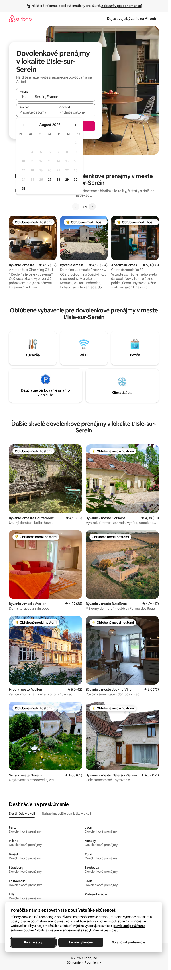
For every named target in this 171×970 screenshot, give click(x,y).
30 (76, 179)
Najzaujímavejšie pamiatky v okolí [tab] (66, 814)
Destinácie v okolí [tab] (22, 814)
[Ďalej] (92, 206)
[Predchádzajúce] (75, 206)
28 (58, 179)
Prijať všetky (33, 942)
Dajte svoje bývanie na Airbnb (131, 18)
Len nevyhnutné (81, 942)
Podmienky (93, 962)
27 (49, 179)
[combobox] (56, 96)
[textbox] (36, 112)
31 (23, 189)
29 (67, 179)
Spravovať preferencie (128, 942)
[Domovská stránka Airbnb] (20, 19)
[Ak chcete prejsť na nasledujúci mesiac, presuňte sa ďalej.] (75, 125)
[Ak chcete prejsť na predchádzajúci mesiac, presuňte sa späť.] (24, 125)
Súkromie (74, 962)
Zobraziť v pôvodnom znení (121, 6)
